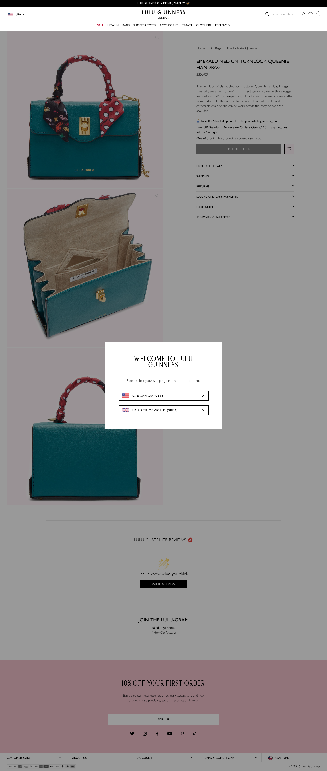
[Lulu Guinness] (163, 14)
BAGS (126, 25)
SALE (100, 25)
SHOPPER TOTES (144, 25)
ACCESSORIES (169, 25)
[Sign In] (303, 14)
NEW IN (113, 25)
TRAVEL (187, 25)
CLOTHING (203, 25)
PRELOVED (222, 25)
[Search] (267, 14)
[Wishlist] (310, 14)
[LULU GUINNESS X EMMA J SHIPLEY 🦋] (163, 3)
